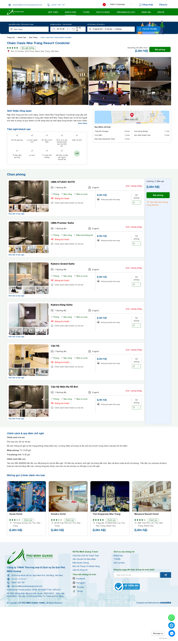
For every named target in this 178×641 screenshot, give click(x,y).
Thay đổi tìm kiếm (149, 29)
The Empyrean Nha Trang (106, 514)
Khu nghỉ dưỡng (28, 48)
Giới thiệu (53, 12)
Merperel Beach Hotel (146, 514)
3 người (95, 187)
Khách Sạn (22, 37)
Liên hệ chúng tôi (80, 570)
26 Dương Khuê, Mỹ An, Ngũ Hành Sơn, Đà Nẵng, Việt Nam (37, 575)
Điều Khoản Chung (81, 563)
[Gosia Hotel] (26, 496)
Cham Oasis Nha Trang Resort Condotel (55, 37)
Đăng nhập (148, 4)
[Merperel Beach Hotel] (151, 496)
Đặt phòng (160, 49)
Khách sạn (28, 520)
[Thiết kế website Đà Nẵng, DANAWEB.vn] (165, 603)
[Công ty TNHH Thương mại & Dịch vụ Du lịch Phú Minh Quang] (15, 12)
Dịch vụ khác (119, 563)
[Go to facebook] (171, 633)
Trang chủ (11, 37)
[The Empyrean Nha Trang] (109, 496)
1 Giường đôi (60, 187)
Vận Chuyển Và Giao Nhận (84, 559)
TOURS (117, 559)
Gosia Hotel (15, 514)
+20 (148, 93)
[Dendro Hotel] (68, 496)
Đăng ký (163, 4)
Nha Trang (33, 37)
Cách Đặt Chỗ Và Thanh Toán (86, 555)
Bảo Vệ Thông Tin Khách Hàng (86, 566)
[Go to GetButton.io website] (163, 638)
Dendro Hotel (58, 514)
